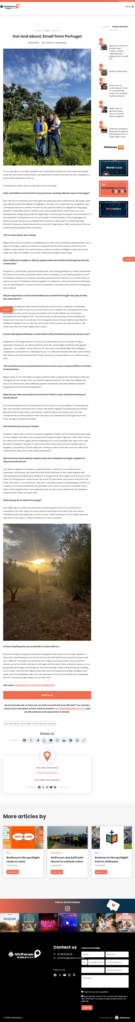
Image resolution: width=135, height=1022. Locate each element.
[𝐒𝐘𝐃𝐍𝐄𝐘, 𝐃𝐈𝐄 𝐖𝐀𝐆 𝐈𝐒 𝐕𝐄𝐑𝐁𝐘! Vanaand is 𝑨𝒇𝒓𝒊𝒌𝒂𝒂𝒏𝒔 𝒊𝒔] (86, 922)
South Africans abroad (44, 723)
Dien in (86, 1007)
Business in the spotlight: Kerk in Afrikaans (112, 859)
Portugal (26, 723)
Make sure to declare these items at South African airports (116, 112)
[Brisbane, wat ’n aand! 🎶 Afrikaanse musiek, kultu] (48, 922)
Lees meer (13, 872)
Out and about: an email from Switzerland (34, 685)
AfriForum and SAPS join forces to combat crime (67, 859)
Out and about (12, 723)
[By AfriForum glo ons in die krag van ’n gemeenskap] (125, 922)
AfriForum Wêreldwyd (47, 772)
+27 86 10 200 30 (65, 954)
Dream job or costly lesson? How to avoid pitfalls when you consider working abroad (118, 90)
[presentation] (104, 47)
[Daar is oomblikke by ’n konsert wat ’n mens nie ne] (67, 922)
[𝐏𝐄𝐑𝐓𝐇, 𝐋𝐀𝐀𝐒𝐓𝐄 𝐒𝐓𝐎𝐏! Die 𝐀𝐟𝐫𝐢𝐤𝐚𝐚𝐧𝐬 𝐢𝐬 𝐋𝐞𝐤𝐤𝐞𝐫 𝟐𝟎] (28, 922)
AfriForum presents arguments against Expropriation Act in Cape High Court (118, 133)
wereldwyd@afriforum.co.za (70, 708)
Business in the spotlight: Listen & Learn (23, 859)
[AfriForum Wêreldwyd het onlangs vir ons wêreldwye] (106, 922)
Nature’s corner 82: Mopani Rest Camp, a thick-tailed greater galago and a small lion (118, 52)
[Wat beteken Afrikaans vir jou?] (9, 922)
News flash (56, 852)
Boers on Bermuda (118, 71)
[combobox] (84, 962)
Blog (47, 30)
